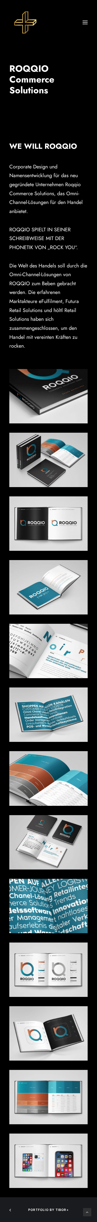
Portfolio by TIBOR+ (48, 1210)
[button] (85, 22)
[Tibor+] (24, 22)
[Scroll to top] (87, 1212)
